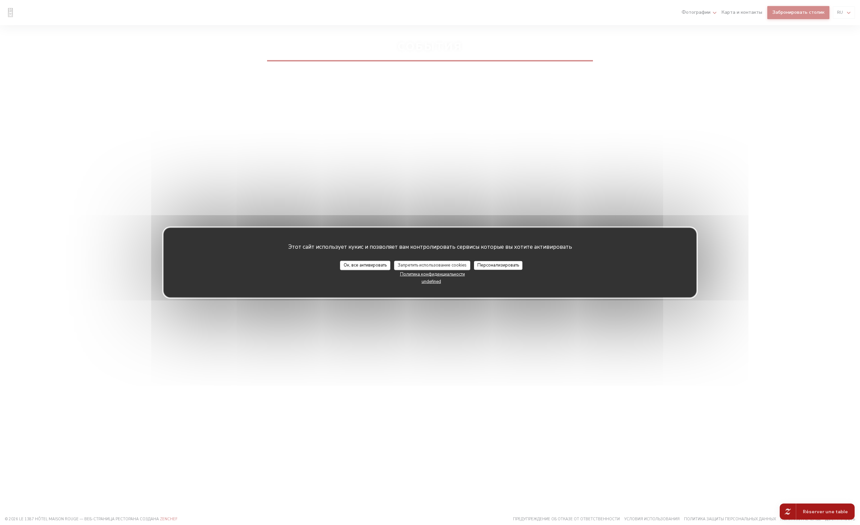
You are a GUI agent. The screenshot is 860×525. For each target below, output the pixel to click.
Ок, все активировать (365, 265)
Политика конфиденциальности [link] (432, 274)
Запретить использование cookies (432, 265)
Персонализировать (498, 265)
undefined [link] (431, 281)
